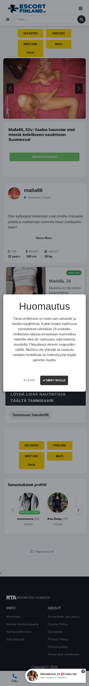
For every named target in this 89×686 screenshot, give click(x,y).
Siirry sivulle (55, 380)
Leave (30, 380)
